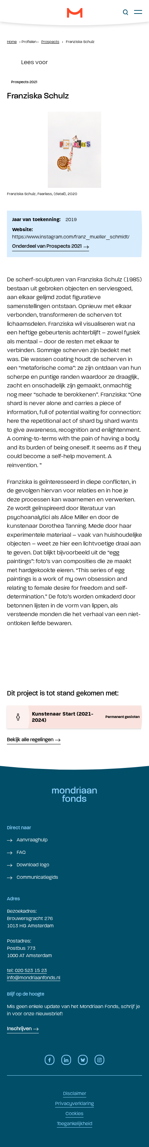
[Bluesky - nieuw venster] (83, 1060)
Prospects (50, 42)
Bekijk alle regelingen (30, 740)
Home (12, 42)
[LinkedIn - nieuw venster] (66, 1060)
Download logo (32, 865)
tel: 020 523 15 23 (27, 970)
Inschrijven (19, 1029)
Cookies (74, 1114)
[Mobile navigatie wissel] (138, 12)
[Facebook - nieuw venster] (49, 1060)
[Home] (74, 13)
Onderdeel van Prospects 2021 (47, 246)
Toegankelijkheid (74, 1124)
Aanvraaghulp (31, 840)
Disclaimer (74, 1093)
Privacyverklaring (74, 1103)
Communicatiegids (36, 877)
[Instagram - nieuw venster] (99, 1060)
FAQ (20, 852)
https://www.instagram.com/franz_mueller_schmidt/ (70, 237)
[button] (125, 12)
